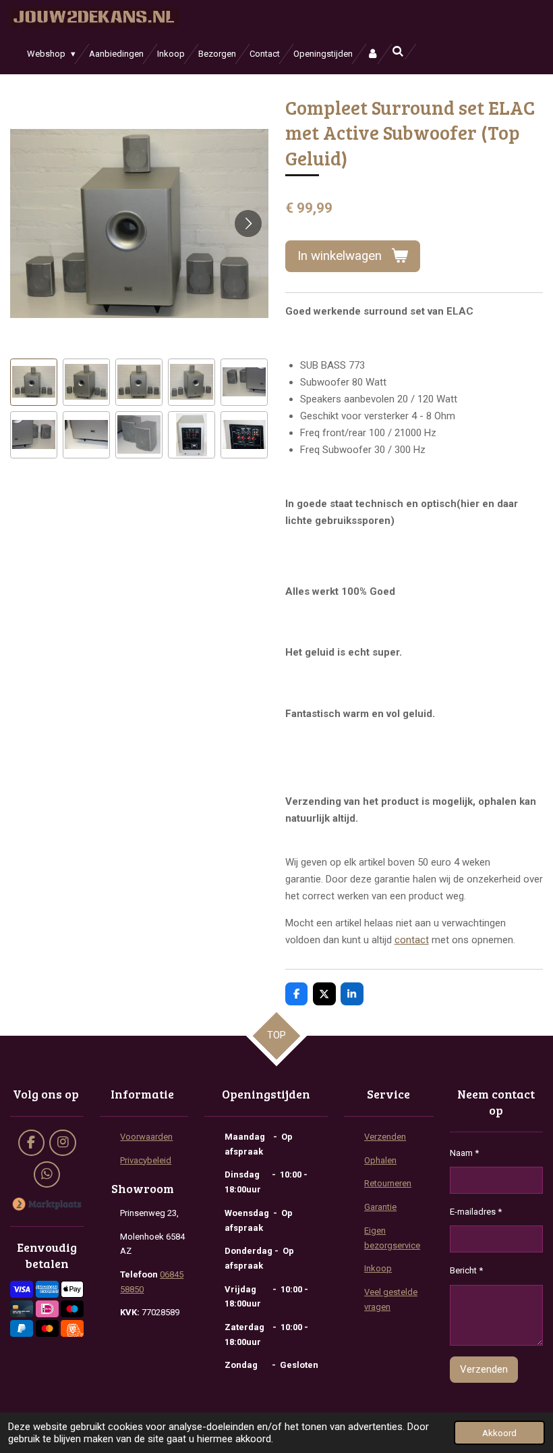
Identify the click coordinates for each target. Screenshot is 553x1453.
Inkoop (378, 1268)
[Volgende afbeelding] (248, 223)
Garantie (380, 1207)
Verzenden (385, 1137)
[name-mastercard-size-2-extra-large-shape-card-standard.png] (47, 1328)
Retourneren (387, 1183)
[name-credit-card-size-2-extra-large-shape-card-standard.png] (21, 1309)
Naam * (464, 1153)
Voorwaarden (146, 1137)
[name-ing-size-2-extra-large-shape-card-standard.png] (72, 1328)
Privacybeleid (145, 1160)
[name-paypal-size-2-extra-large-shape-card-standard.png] (21, 1328)
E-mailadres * (476, 1212)
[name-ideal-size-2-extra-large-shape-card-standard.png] (47, 1309)
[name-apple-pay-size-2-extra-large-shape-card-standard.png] (72, 1289)
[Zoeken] (398, 51)
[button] (33, 382)
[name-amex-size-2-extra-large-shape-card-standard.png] (47, 1289)
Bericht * (466, 1270)
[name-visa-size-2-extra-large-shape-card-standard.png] (21, 1289)
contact (412, 940)
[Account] (372, 54)
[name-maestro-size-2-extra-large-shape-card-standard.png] (72, 1309)
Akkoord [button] (499, 1432)
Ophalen (380, 1160)
